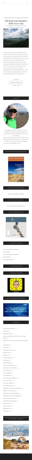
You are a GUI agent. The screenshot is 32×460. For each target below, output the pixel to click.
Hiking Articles (8, 357)
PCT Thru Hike (7, 380)
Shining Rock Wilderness (11, 393)
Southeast (11, 17)
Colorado (6, 345)
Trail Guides (17, 17)
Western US (6, 408)
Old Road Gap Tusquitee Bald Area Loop (16, 22)
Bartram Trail (7, 333)
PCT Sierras (6, 251)
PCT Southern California (11, 249)
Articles (5, 331)
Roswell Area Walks (9, 390)
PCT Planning (7, 372)
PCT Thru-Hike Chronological (16, 205)
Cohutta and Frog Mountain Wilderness (15, 340)
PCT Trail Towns (8, 383)
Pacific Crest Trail (9, 365)
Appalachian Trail (9, 328)
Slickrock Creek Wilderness (12, 395)
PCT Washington (8, 259)
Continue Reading (16, 82)
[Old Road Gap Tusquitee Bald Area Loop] (16, 38)
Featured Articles (8, 350)
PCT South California (9, 378)
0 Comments (16, 79)
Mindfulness (7, 362)
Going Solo (6, 352)
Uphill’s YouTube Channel (16, 193)
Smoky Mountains (8, 398)
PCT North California (9, 367)
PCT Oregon (6, 257)
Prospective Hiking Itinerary (12, 388)
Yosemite (6, 411)
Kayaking (6, 360)
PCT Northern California (11, 254)
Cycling (5, 347)
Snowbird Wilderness (10, 400)
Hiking (5, 17)
